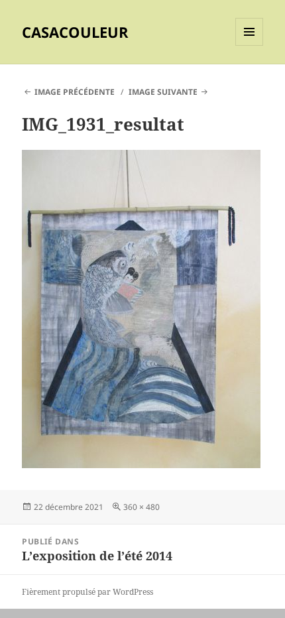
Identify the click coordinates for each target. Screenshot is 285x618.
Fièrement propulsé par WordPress (87, 591)
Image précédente (74, 91)
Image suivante (163, 91)
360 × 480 (141, 507)
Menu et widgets (249, 45)
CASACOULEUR (75, 32)
